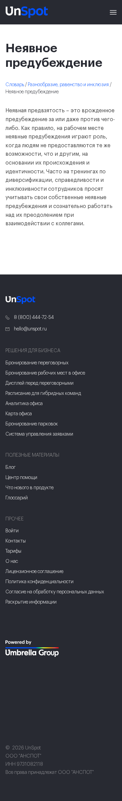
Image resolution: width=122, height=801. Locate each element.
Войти (12, 531)
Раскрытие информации (31, 602)
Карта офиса (18, 414)
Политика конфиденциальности (39, 581)
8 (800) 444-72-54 (33, 317)
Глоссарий (16, 498)
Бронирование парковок (31, 424)
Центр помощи (21, 477)
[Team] (32, 648)
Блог (10, 467)
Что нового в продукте (29, 487)
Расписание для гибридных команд (43, 393)
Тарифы (13, 551)
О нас (11, 561)
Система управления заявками (39, 434)
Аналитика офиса (24, 403)
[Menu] (113, 12)
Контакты (15, 541)
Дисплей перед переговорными (39, 383)
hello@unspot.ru (30, 329)
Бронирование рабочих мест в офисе (45, 373)
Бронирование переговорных (36, 363)
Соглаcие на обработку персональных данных (54, 592)
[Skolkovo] (13, 626)
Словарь (14, 84)
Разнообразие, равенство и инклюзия (68, 84)
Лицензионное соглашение (34, 571)
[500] (14, 670)
